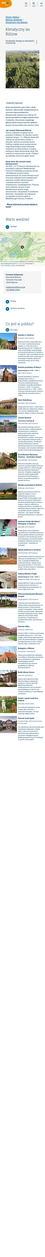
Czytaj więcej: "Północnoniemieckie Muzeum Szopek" (22, 608)
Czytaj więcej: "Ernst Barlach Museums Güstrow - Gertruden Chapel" (22, 467)
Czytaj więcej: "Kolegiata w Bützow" (22, 658)
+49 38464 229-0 (13, 290)
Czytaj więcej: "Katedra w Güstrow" (22, 349)
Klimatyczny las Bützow (16, 22)
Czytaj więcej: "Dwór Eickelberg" (22, 406)
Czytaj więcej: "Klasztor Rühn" (22, 635)
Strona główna (12, 17)
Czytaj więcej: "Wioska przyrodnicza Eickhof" (22, 501)
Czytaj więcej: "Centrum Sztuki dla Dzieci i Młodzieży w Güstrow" (22, 533)
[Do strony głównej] (6, 4)
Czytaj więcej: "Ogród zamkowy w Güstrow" (22, 559)
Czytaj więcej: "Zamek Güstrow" (22, 433)
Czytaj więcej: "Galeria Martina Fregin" (22, 581)
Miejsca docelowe (14, 19)
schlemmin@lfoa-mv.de (15, 287)
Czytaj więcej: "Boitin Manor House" (22, 683)
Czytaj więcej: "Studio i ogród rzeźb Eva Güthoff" (22, 706)
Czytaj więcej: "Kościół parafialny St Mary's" (22, 381)
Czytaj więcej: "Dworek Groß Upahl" (22, 729)
